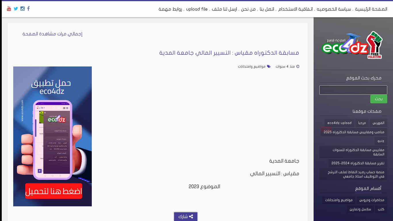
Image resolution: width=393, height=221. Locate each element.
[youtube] (9, 8)
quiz (380, 141)
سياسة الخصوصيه (334, 9)
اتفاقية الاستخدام (295, 9)
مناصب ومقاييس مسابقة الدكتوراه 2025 (354, 132)
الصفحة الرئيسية (371, 9)
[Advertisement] (202, 117)
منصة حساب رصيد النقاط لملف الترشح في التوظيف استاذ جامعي (356, 174)
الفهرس (378, 123)
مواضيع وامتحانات (339, 200)
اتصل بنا (267, 9)
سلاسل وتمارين (360, 209)
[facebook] (28, 8)
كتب (381, 209)
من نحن (248, 9)
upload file (197, 9)
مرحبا (362, 123)
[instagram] (22, 8)
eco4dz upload (339, 123)
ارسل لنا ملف (224, 9)
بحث (379, 99)
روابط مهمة (170, 9)
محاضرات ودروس (371, 200)
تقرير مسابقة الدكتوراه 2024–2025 (357, 163)
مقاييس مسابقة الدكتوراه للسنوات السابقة (358, 152)
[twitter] (16, 8)
